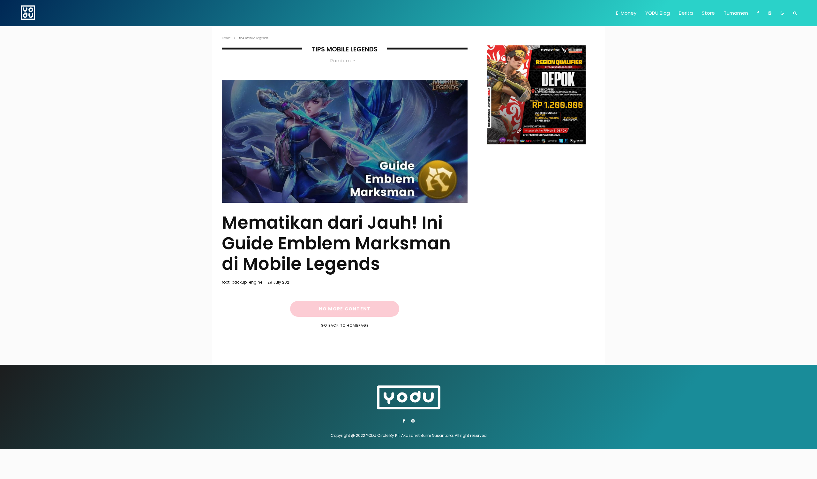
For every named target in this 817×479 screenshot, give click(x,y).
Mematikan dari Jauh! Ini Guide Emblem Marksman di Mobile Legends (336, 243)
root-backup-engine (242, 282)
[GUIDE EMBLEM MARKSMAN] (345, 141)
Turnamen (736, 13)
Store (708, 13)
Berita (686, 13)
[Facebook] (758, 13)
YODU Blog (657, 13)
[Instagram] (770, 13)
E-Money (626, 13)
